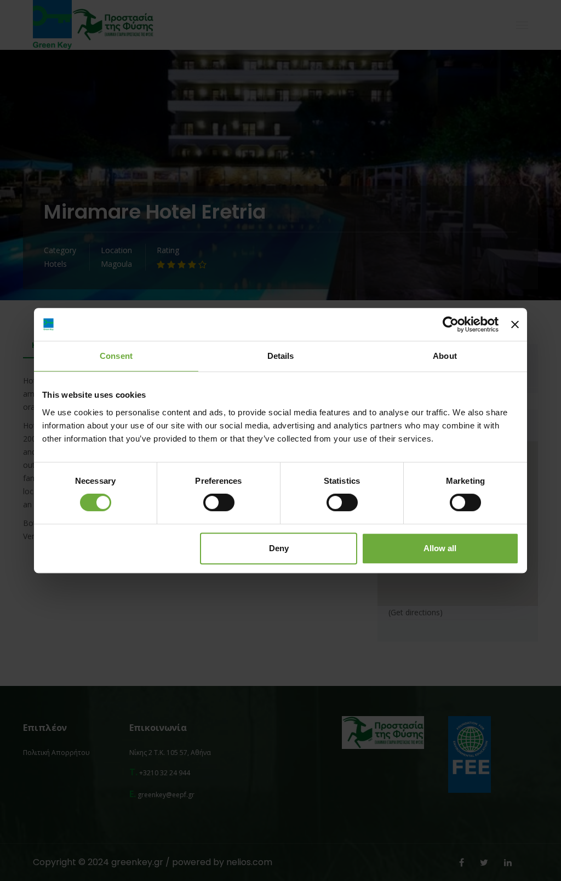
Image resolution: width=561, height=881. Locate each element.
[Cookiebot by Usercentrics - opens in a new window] (451, 324)
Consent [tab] (116, 356)
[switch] (218, 502)
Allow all (439, 548)
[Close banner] (515, 324)
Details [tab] (280, 356)
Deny (279, 548)
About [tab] (445, 356)
